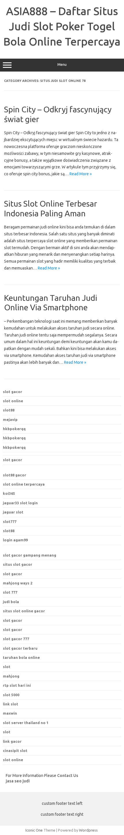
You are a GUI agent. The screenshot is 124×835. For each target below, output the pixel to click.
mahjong (11, 676)
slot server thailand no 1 (25, 723)
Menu (62, 64)
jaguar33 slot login (20, 503)
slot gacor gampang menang (29, 555)
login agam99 (15, 540)
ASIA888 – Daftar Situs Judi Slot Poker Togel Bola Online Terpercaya (62, 26)
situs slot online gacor (24, 611)
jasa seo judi (18, 781)
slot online (13, 401)
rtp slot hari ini (17, 685)
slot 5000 (11, 695)
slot (6, 732)
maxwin (10, 713)
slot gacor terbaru (20, 648)
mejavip (10, 420)
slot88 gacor (14, 475)
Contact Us (67, 775)
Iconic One (34, 830)
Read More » (80, 174)
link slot (10, 704)
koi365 (9, 493)
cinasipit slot (15, 751)
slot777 (9, 522)
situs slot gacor (17, 564)
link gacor (12, 741)
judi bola (11, 602)
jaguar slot (13, 512)
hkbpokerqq (14, 429)
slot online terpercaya (24, 484)
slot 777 (10, 592)
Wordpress (88, 830)
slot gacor (12, 392)
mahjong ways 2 (17, 583)
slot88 (8, 410)
